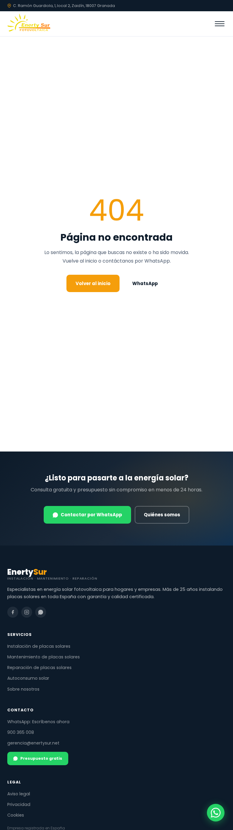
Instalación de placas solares (38, 646)
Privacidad (18, 804)
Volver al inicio (93, 283)
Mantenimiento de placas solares (43, 657)
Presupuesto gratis (41, 758)
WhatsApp (145, 283)
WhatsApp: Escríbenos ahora (38, 722)
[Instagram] (26, 612)
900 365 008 (20, 732)
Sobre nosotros (23, 689)
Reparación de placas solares (39, 667)
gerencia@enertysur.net (33, 743)
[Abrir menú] (220, 24)
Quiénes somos (162, 514)
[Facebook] (12, 612)
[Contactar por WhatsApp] (216, 812)
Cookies (15, 815)
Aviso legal (18, 794)
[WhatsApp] (40, 612)
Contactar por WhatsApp (91, 514)
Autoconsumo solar (28, 678)
